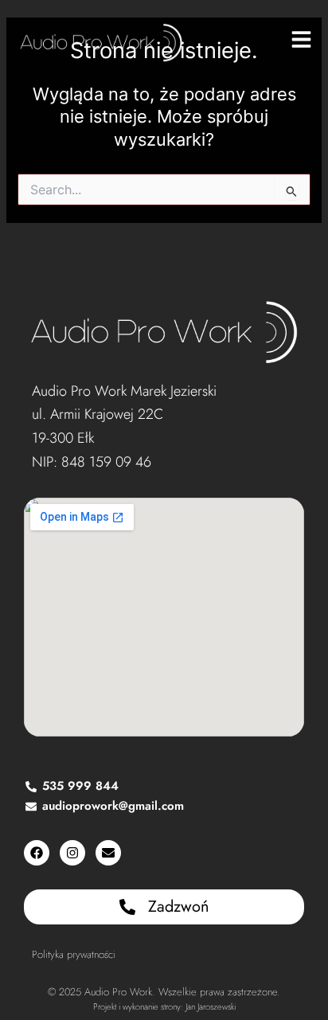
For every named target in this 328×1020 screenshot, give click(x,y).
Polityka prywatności (73, 954)
